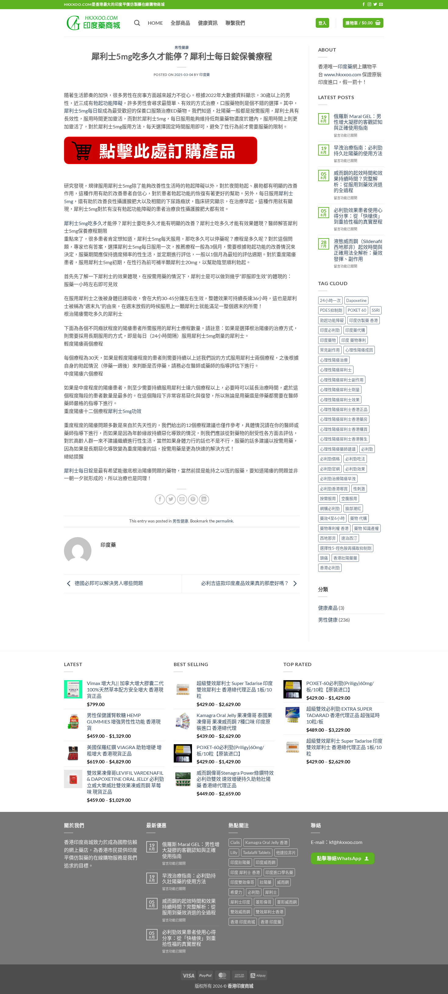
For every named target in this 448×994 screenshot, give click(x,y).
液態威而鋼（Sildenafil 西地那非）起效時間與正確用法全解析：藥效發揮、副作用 (358, 250)
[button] (322, 23)
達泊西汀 (349, 538)
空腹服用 (349, 498)
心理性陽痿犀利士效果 (340, 399)
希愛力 (236, 892)
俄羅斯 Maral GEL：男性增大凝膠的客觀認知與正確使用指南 (358, 122)
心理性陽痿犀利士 (336, 369)
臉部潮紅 (353, 508)
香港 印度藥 (271, 921)
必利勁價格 (330, 458)
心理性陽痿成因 (359, 349)
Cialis (235, 842)
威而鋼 (283, 882)
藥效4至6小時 (332, 518)
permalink (224, 521)
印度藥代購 (355, 330)
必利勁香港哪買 (334, 488)
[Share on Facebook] (160, 499)
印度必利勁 (330, 330)
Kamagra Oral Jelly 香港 (266, 842)
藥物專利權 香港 (334, 528)
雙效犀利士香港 (269, 911)
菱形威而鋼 (287, 901)
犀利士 (271, 892)
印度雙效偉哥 (242, 882)
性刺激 (359, 488)
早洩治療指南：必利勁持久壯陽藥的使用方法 (358, 150)
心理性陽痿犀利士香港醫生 (344, 438)
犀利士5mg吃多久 (83, 223)
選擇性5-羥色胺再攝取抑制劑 (346, 548)
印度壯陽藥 (240, 862)
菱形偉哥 (264, 901)
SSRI (376, 310)
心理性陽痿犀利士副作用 (342, 379)
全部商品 (180, 23)
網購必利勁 (330, 508)
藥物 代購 (358, 518)
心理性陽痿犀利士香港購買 (344, 429)
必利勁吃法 (355, 458)
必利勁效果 (355, 468)
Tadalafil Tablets (257, 852)
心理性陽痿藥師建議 (338, 449)
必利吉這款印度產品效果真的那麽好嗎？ (245, 583)
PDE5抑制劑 (331, 310)
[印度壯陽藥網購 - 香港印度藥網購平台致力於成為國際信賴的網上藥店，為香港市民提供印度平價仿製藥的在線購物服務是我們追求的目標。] (94, 23)
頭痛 (324, 557)
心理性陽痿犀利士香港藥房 (344, 419)
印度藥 (204, 75)
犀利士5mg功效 (124, 411)
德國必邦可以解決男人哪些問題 (108, 583)
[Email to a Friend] (182, 499)
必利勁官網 (330, 468)
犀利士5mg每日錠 (83, 110)
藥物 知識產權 (366, 528)
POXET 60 (357, 310)
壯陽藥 (266, 882)
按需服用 (328, 498)
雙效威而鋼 (240, 911)
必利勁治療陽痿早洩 (338, 478)
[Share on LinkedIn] (204, 499)
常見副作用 (330, 349)
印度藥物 (328, 340)
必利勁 (367, 449)
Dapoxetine (356, 300)
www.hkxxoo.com (342, 74)
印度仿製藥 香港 (363, 320)
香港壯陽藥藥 (345, 557)
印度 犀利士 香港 (245, 872)
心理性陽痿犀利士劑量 (340, 389)
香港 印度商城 (242, 921)
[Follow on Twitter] (375, 4)
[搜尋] (137, 22)
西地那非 (328, 538)
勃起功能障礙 (108, 103)
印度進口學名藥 (279, 872)
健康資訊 (208, 23)
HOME (155, 23)
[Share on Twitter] (171, 499)
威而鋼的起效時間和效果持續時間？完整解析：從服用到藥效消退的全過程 (358, 181)
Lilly (233, 852)
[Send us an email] (381, 4)
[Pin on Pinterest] (193, 499)
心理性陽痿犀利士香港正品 (344, 409)
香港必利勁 (330, 567)
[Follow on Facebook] (363, 4)
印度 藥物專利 (353, 340)
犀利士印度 (240, 901)
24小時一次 (330, 300)
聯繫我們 (235, 23)
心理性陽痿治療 (334, 359)
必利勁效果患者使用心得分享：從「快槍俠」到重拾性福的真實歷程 (358, 215)
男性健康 (182, 47)
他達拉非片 (286, 852)
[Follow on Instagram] (369, 4)
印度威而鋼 (266, 862)
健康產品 (328, 608)
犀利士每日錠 (78, 470)
